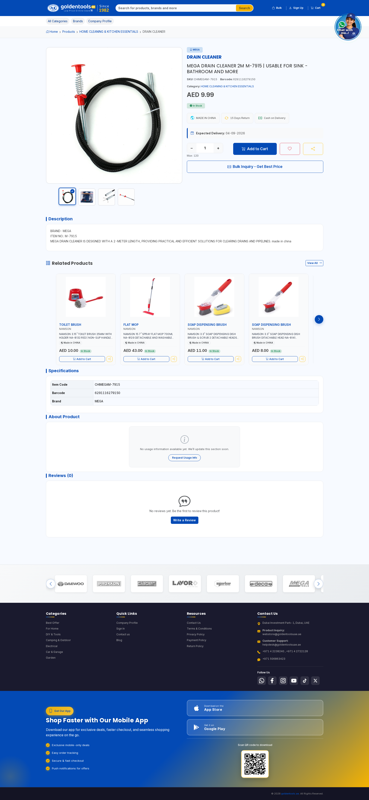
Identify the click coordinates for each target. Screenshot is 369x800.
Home (54, 31)
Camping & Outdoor (58, 640)
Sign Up (298, 7)
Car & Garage (54, 651)
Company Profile (127, 622)
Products (68, 31)
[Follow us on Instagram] (283, 680)
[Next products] (319, 319)
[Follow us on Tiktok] (304, 680)
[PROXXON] (109, 583)
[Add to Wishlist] (290, 149)
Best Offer (52, 622)
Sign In (120, 628)
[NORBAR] (223, 583)
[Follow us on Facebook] (272, 680)
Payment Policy (196, 640)
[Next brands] (318, 583)
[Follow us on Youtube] (294, 680)
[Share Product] (313, 149)
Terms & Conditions (199, 628)
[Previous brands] (51, 583)
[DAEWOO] (71, 583)
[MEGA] (299, 583)
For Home (52, 628)
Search (244, 8)
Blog (119, 640)
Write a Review (184, 520)
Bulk (279, 7)
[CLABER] (147, 583)
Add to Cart (257, 149)
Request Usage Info (184, 457)
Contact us (123, 634)
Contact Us (194, 622)
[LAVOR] (185, 583)
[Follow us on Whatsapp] (261, 680)
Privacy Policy (196, 634)
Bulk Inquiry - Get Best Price (258, 166)
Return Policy (195, 646)
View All (312, 263)
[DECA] (261, 583)
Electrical (51, 646)
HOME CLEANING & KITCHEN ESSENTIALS (108, 31)
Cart (319, 7)
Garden (51, 657)
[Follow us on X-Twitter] (315, 680)
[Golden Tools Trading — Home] (78, 8)
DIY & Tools (53, 634)
